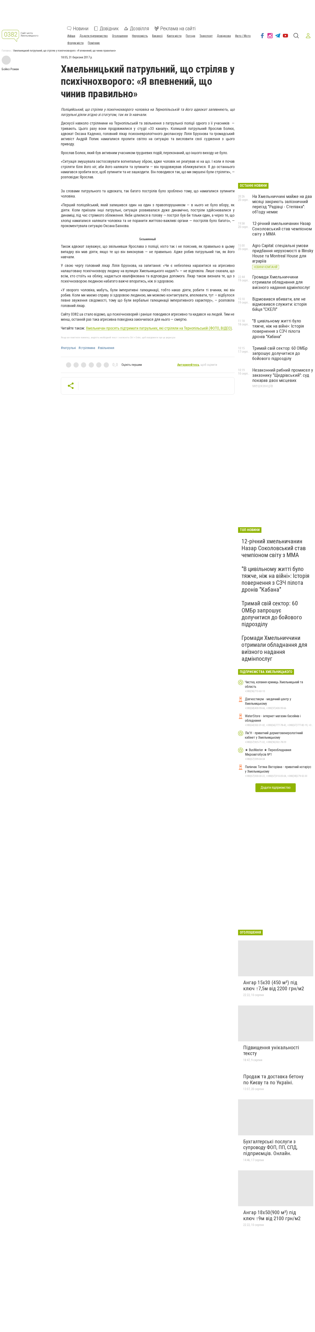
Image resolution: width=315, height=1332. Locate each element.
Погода (190, 36)
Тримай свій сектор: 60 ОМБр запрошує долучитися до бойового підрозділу (280, 353)
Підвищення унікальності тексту (271, 1051)
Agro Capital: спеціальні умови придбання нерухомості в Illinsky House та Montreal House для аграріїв (282, 253)
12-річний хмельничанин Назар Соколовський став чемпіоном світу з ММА (282, 228)
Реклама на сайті (178, 28)
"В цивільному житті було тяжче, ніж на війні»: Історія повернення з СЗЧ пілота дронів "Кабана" (278, 328)
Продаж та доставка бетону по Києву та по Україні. (273, 1080)
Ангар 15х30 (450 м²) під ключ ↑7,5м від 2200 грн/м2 (273, 986)
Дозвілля (139, 28)
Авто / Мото (243, 36)
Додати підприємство (94, 36)
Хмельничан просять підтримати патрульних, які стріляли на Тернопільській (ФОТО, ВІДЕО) (159, 328)
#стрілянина (86, 348)
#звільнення (106, 348)
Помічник (94, 43)
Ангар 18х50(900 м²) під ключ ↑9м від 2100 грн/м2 (272, 1215)
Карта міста (174, 36)
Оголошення (120, 36)
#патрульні (68, 348)
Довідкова (224, 36)
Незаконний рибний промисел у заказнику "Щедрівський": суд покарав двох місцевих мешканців (282, 378)
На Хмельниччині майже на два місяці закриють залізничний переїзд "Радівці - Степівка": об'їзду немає (282, 204)
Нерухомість (140, 36)
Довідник (109, 28)
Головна (6, 50)
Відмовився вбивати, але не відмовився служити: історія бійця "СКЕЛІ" (279, 304)
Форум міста (75, 43)
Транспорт (206, 36)
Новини (80, 28)
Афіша (71, 36)
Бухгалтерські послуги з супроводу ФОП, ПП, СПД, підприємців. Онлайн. (270, 1147)
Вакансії (157, 36)
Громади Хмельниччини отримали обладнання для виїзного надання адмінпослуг (281, 282)
